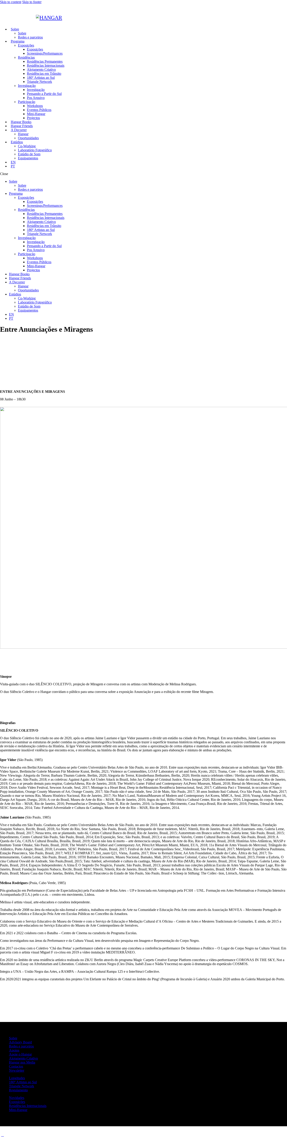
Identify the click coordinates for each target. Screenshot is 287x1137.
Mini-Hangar (18, 1110)
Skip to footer (31, 2)
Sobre (13, 1038)
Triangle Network (21, 1086)
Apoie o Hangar (20, 1054)
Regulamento (18, 1090)
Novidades (16, 1098)
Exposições (17, 1102)
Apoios (14, 1050)
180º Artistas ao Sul (23, 1082)
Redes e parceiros (21, 1046)
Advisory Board (20, 1042)
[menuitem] (13, 162)
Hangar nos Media (22, 1062)
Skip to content (10, 2)
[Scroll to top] (2, 1135)
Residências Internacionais (27, 1106)
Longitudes (17, 1078)
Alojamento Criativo (23, 1058)
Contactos (16, 1066)
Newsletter (16, 1070)
